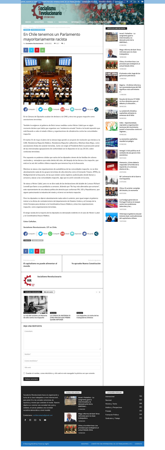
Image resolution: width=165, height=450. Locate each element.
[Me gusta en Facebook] (87, 109)
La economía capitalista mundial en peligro (128, 140)
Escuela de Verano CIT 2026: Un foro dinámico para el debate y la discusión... (129, 101)
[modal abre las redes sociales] (96, 109)
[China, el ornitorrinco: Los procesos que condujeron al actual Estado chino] (112, 64)
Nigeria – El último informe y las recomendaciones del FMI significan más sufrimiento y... (130, 88)
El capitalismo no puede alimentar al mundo (40, 264)
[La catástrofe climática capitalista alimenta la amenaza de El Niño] (112, 114)
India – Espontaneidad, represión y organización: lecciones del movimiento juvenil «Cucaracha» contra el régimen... (130, 127)
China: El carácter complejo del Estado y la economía (129, 189)
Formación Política (89, 2)
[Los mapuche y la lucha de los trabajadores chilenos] (89, 305)
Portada (31, 27)
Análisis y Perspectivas (100, 22)
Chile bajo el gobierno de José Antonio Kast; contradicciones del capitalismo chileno (130, 216)
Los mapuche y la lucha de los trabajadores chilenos (88, 316)
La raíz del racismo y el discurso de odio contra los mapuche (35, 316)
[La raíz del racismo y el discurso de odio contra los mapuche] (35, 305)
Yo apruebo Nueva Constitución (86, 263)
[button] (140, 14)
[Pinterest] (37, 50)
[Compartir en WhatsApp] (53, 109)
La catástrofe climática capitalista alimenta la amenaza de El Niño (128, 113)
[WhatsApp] (42, 50)
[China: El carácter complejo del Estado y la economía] (112, 191)
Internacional (78, 22)
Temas (50, 22)
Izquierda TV (122, 22)
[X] (138, 2)
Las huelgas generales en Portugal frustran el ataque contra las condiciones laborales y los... (129, 203)
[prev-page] (96, 292)
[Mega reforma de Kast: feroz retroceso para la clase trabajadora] (112, 53)
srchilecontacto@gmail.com (43, 415)
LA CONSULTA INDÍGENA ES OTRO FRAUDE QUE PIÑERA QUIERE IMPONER (60, 317)
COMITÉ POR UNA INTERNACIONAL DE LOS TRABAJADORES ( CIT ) (111, 444)
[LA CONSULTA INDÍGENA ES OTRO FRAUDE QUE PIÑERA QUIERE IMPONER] (62, 305)
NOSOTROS (84, 444)
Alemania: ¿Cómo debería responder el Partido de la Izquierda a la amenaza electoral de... (129, 165)
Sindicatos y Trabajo (112, 418)
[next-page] (99, 292)
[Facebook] (127, 2)
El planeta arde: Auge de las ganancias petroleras (129, 74)
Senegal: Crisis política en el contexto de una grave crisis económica (129, 153)
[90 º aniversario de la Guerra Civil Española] (112, 180)
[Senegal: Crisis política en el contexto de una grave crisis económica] (112, 154)
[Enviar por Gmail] (64, 109)
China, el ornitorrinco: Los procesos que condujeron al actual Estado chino (129, 63)
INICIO (28, 22)
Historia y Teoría (105, 2)
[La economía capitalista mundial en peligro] (112, 142)
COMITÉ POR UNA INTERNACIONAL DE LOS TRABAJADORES (60, 2)
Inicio (25, 27)
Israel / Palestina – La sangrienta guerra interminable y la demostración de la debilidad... (127, 37)
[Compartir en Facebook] (29, 109)
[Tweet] (42, 109)
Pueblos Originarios (38, 30)
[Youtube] (142, 2)
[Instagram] (131, 2)
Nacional (63, 22)
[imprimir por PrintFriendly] (75, 109)
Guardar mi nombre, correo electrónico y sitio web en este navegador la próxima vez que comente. (60, 373)
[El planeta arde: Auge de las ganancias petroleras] (112, 76)
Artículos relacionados (32, 292)
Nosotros (39, 22)
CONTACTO (119, 2)
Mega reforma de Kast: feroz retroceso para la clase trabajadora (130, 52)
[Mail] (134, 2)
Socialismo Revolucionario (34, 43)
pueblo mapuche (37, 240)
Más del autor (48, 292)
